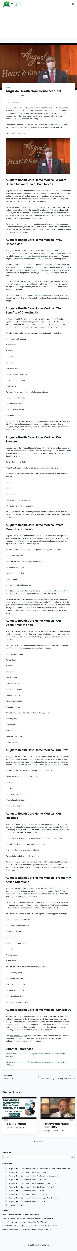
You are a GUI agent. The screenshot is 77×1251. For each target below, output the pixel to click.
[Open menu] (73, 3)
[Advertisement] (38, 23)
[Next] (71, 1118)
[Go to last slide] (6, 1118)
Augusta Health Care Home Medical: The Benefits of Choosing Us (34, 1176)
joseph (10, 96)
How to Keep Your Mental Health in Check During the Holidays (27, 1230)
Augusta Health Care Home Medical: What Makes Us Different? (33, 1183)
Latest (8, 87)
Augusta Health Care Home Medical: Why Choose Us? (29, 1172)
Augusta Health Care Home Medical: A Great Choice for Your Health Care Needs (39, 1169)
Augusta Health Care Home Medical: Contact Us (27, 1202)
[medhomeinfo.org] (12, 4)
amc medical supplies (18, 1036)
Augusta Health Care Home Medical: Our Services (28, 1180)
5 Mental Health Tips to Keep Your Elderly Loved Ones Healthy (27, 1218)
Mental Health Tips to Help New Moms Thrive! (21, 1215)
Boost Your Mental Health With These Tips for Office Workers (27, 1222)
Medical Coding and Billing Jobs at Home (58, 1077)
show (17, 102)
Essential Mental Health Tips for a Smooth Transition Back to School (29, 1226)
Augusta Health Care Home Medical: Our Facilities (28, 1194)
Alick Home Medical (10, 1077)
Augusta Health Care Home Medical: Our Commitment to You (32, 1187)
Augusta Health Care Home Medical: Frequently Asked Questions (33, 1198)
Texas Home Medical (16, 1124)
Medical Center (63, 591)
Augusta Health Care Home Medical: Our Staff (26, 1191)
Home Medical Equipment (30, 256)
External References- (17, 1205)
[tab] (34, 1141)
